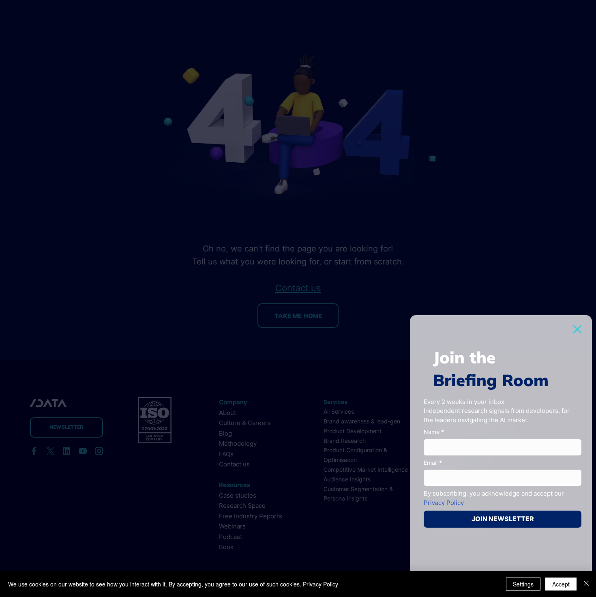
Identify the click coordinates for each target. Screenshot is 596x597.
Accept (561, 584)
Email (433, 462)
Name (434, 431)
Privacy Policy (320, 584)
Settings (523, 584)
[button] (577, 329)
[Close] (586, 584)
